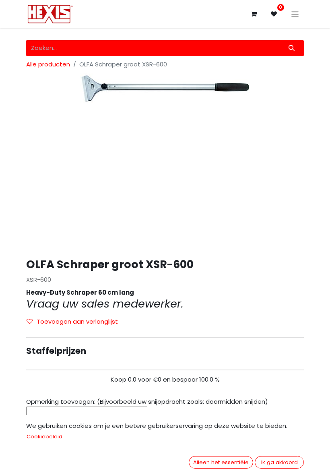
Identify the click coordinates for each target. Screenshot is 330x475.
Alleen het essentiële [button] (221, 462)
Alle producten (48, 64)
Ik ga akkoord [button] (279, 462)
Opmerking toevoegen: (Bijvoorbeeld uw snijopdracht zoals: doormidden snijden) (147, 401)
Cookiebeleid (44, 436)
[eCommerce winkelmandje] (254, 14)
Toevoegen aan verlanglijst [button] (77, 321)
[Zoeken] (292, 48)
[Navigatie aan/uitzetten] (295, 14)
